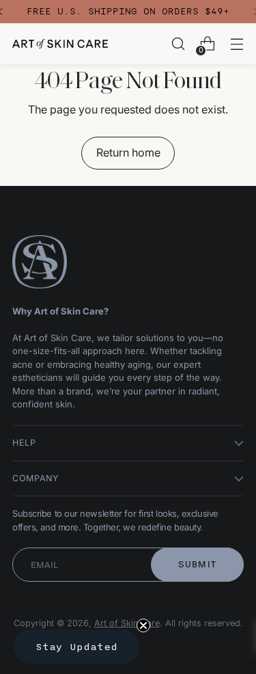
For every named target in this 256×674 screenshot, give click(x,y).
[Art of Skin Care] (60, 44)
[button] (76, 647)
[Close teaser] (143, 625)
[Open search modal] (178, 44)
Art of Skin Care (127, 623)
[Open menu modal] (237, 44)
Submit (197, 564)
